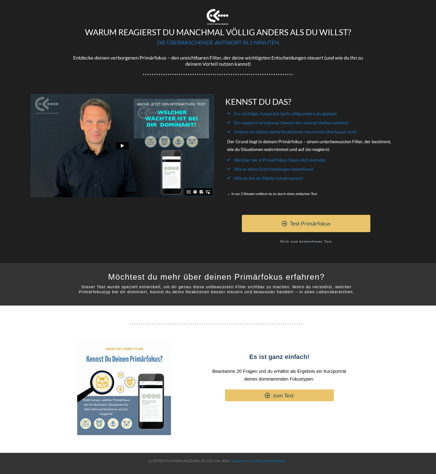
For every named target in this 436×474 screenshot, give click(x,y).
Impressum (239, 461)
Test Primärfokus (309, 223)
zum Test (283, 395)
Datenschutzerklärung (268, 461)
